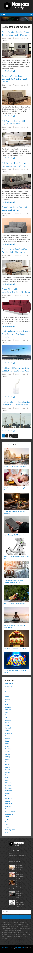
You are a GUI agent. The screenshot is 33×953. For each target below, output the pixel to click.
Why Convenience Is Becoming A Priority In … (20, 875)
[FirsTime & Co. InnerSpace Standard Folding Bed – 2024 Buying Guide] (16, 420)
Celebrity (8, 720)
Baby (7, 697)
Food (7, 743)
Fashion (7, 738)
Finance (7, 741)
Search (16, 917)
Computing (8, 728)
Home (7, 764)
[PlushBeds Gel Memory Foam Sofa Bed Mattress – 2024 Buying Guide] (16, 386)
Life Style (8, 783)
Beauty (7, 699)
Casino (7, 715)
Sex (6, 809)
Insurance (8, 772)
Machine (8, 785)
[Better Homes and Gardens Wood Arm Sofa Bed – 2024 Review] (16, 267)
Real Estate (9, 804)
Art (6, 694)
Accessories (9, 683)
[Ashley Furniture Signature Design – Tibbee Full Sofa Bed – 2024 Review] (16, 50)
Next (15, 436)
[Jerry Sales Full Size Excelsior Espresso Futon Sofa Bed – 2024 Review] (16, 97)
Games (7, 751)
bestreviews (7, 38)
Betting (7, 702)
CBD (6, 717)
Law (6, 777)
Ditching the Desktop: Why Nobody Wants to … (16, 885)
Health (7, 759)
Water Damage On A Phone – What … (19, 894)
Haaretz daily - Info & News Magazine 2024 (13, 947)
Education (8, 733)
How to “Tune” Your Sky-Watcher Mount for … (20, 903)
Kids (6, 775)
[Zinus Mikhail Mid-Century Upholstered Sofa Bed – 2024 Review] (16, 307)
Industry (7, 770)
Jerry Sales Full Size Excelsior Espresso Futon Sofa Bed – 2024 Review (14, 79)
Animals (7, 691)
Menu (3, 14)
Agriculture (8, 686)
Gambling (8, 749)
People (7, 801)
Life (6, 780)
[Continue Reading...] (8, 71)
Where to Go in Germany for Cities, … (20, 867)
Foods (7, 746)
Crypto (7, 730)
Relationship (9, 806)
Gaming (7, 757)
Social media (9, 814)
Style (7, 819)
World (7, 832)
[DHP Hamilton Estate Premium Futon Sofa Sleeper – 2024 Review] (16, 181)
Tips (6, 824)
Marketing (8, 788)
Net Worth (8, 798)
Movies (7, 793)
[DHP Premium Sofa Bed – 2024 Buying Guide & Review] (16, 139)
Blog (6, 704)
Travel (7, 827)
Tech (6, 822)
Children (7, 723)
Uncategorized (10, 830)
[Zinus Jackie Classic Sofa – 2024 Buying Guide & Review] (16, 225)
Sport (7, 817)
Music (7, 796)
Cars (6, 712)
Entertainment (9, 736)
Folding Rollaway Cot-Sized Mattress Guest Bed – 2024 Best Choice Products (16, 334)
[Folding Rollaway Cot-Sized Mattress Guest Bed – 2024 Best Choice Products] (16, 352)
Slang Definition (10, 811)
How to (7, 767)
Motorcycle (9, 790)
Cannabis (8, 710)
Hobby (7, 762)
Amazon (4, 40)
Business (8, 707)
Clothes (7, 725)
